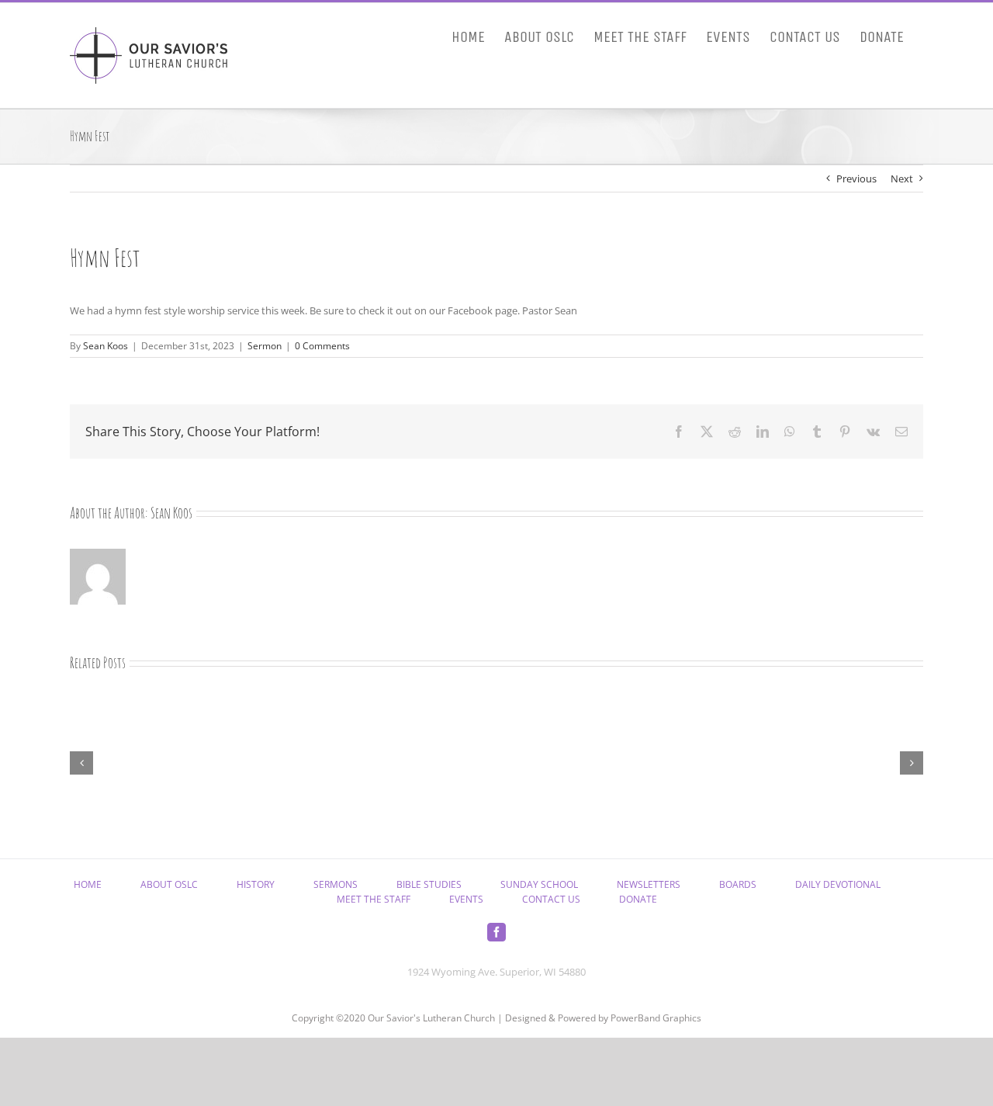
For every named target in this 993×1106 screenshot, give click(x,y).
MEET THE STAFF (373, 899)
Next (902, 178)
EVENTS (466, 899)
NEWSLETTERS (648, 884)
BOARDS (737, 884)
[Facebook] (496, 932)
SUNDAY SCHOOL (539, 884)
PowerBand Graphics (656, 1018)
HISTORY (256, 884)
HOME (88, 884)
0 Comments (322, 345)
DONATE (638, 899)
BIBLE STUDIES (429, 884)
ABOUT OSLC (169, 884)
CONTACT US (551, 899)
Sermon (264, 345)
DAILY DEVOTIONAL (838, 884)
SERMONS (335, 884)
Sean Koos (105, 345)
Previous (856, 178)
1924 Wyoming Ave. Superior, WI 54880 (496, 972)
